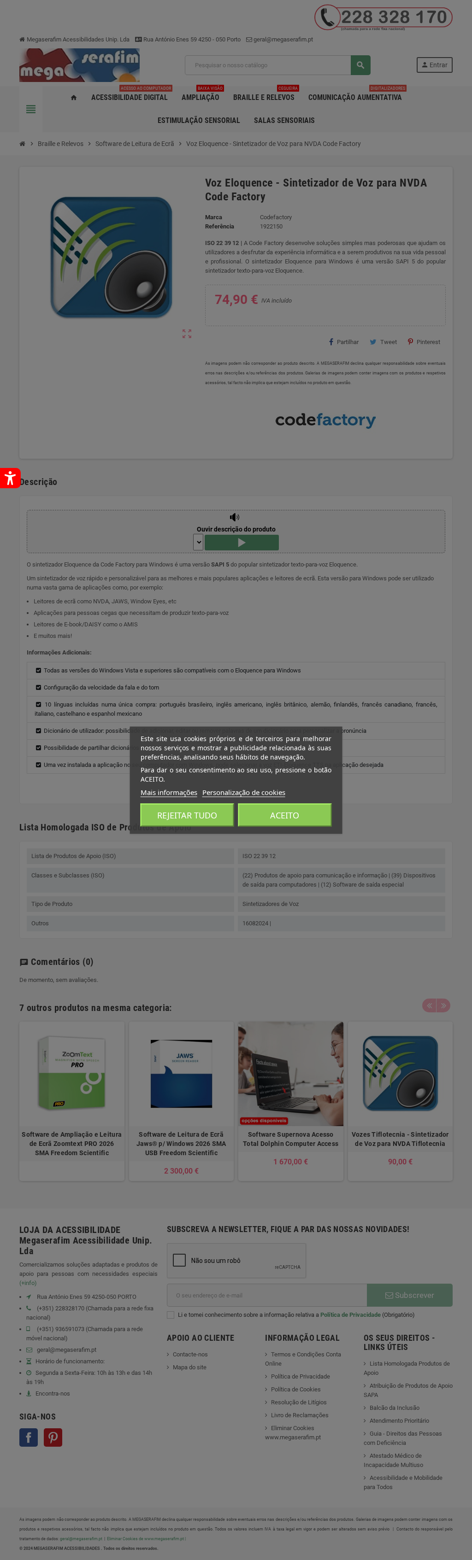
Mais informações (169, 791)
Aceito (284, 814)
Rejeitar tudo (187, 814)
